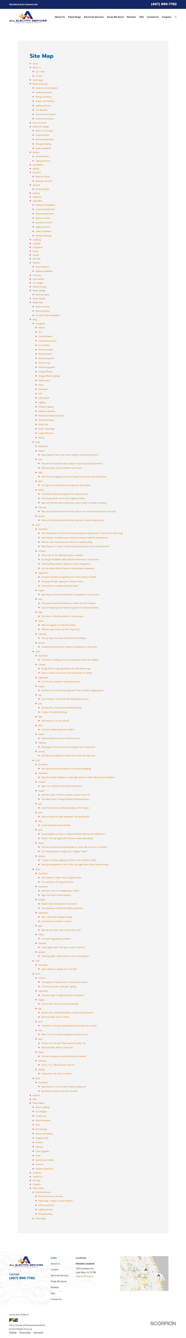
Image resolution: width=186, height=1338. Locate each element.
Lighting (41, 402)
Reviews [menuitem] (131, 16)
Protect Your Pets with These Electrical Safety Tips (63, 1043)
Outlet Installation (43, 148)
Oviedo (36, 255)
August (41, 450)
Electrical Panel (45, 354)
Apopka (36, 152)
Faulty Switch (44, 380)
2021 (38, 961)
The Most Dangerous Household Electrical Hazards (63, 1056)
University (37, 275)
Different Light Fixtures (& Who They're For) (60, 629)
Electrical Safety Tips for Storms (55, 1017)
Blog (35, 319)
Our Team (40, 71)
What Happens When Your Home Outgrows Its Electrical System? (70, 455)
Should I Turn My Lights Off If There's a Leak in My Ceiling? (67, 838)
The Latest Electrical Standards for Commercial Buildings (66, 768)
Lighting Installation (44, 271)
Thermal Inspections (45, 1168)
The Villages (38, 283)
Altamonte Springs (41, 126)
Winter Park (38, 302)
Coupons (37, 1184)
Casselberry (38, 164)
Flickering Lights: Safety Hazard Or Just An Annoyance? (65, 956)
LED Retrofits (41, 110)
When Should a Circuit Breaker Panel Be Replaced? (63, 1086)
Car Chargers (41, 1111)
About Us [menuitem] (60, 16)
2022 (38, 869)
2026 (38, 442)
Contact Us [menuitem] (153, 16)
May (40, 472)
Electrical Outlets (45, 349)
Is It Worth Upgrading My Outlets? (56, 938)
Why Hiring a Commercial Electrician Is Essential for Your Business (70, 594)
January (41, 516)
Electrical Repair (42, 294)
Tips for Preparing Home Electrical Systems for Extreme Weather (69, 607)
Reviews (36, 1095)
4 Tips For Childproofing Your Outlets (57, 729)
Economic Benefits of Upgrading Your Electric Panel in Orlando (68, 577)
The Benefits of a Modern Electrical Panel (59, 586)
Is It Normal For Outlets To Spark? (56, 921)
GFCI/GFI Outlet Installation (48, 315)
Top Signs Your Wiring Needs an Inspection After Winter (65, 485)
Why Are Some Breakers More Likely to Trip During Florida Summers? (72, 463)
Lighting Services (43, 105)
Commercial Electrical (45, 209)
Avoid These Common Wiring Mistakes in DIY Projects (65, 808)
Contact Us (37, 1176)
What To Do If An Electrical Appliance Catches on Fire (64, 1034)
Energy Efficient (45, 371)
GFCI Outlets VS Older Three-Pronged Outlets (61, 877)
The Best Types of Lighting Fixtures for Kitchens (62, 995)
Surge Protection (45, 433)
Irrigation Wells (42, 1138)
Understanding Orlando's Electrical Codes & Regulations (65, 564)
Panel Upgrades (42, 1151)
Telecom (39, 1164)
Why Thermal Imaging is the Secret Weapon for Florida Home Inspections (73, 476)
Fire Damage (41, 1129)
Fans (38, 1124)
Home (35, 63)
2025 (38, 525)
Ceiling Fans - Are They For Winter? (56, 1073)
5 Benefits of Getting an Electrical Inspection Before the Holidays (69, 659)
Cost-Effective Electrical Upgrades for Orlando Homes (65, 494)
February (42, 507)
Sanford (36, 262)
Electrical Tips (44, 363)
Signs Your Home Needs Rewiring (56, 895)
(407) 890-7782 (164, 4)
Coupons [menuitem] (166, 16)
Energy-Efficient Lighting (49, 376)
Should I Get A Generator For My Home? (59, 904)
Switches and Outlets (45, 1160)
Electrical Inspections (45, 139)
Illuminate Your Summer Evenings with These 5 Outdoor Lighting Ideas (72, 690)
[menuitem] (12, 1332)
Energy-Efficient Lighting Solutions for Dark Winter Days (65, 668)
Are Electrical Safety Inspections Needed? (59, 1091)
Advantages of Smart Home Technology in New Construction (68, 747)
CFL (40, 332)
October (42, 551)
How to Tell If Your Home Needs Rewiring (59, 1004)
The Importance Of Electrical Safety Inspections (62, 908)
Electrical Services (40, 84)
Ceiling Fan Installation (45, 205)
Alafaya (36, 168)
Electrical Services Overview (50, 1196)
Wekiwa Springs (39, 286)
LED (40, 393)
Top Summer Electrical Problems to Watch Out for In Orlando (68, 603)
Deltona (36, 193)
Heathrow (37, 197)
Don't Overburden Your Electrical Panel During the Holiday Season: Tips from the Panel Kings (82, 533)
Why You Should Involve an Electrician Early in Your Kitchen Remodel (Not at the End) (78, 511)
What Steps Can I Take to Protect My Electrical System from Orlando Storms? (75, 546)
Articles (41, 327)
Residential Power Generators (51, 415)
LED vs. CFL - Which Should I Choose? (58, 1065)
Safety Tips (43, 424)
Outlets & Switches (46, 411)
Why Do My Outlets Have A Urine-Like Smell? (61, 930)
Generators (43, 389)
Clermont (37, 172)
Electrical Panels (43, 176)
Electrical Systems (46, 358)
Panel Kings (38, 80)
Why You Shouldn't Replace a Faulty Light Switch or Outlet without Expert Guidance (77, 777)
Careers (39, 76)
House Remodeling (44, 1133)
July (39, 695)
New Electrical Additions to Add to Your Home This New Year (68, 755)
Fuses (41, 384)
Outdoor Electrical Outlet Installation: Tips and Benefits (65, 816)
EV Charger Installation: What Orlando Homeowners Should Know (70, 559)
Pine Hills (37, 259)
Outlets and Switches (45, 101)
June (40, 459)
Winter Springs (39, 290)
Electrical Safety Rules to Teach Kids (57, 1047)
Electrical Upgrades (46, 367)
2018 (38, 1078)
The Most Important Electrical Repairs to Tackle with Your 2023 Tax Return (74, 847)
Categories (40, 323)
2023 (38, 760)
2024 (38, 651)
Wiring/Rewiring (45, 1214)
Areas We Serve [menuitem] (115, 16)
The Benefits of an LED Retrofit (55, 720)
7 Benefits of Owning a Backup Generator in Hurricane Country (69, 1025)
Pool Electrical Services (46, 114)
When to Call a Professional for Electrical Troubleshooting (66, 542)
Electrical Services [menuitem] (94, 16)
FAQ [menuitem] (141, 16)
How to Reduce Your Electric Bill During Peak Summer (65, 699)
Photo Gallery (39, 1103)
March (41, 490)
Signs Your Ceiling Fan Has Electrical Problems (61, 786)
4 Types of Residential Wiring (54, 712)
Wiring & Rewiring (43, 96)
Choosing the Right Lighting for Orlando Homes (62, 581)
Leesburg (37, 239)
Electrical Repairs (43, 1120)
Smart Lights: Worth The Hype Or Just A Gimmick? (63, 947)
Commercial (41, 1116)
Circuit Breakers (42, 135)
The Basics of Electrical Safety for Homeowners (62, 616)
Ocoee (36, 251)
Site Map (36, 1180)
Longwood (37, 247)
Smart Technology (46, 428)
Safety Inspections (44, 92)
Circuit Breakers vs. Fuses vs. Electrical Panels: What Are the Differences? (73, 834)
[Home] (28, 17)
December (43, 655)
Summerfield (38, 279)
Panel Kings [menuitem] (74, 16)
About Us (37, 67)
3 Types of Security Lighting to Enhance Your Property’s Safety (68, 860)
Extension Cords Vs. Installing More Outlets (60, 890)
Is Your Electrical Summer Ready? (56, 825)
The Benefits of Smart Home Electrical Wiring (61, 707)
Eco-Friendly (43, 345)
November (43, 529)
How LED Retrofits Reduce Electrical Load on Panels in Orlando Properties (74, 503)
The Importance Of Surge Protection (57, 882)
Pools (38, 1155)
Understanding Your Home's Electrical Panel (60, 738)
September (43, 446)
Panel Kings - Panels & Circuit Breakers (55, 1200)
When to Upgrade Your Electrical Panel (58, 625)
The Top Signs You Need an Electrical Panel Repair (63, 638)
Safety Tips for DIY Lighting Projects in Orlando (62, 555)
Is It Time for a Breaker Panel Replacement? (60, 681)
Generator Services (44, 181)
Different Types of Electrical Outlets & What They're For (65, 794)
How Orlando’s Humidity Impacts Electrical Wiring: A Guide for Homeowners (74, 537)
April (40, 481)
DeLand (36, 185)
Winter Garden (39, 298)
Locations (37, 1173)
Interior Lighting (42, 1107)
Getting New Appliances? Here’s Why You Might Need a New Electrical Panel (74, 864)
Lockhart (36, 243)
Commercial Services (45, 118)
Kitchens (39, 1142)
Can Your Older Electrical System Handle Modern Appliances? (68, 568)
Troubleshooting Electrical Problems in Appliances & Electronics (69, 647)
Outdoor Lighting (45, 406)
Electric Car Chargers (45, 130)
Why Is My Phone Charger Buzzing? (56, 917)
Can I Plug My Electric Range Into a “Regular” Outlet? (64, 851)
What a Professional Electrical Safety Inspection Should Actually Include (72, 520)
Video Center (38, 1188)
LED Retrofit (43, 398)
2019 (38, 974)
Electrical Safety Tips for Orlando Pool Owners (61, 468)
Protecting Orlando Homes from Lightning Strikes (63, 498)
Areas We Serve (40, 122)
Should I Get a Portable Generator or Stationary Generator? (67, 1012)
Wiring (41, 437)
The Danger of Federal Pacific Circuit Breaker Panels (64, 982)
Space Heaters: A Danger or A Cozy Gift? (59, 969)
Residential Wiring (46, 420)
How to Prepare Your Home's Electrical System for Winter (66, 673)
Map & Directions (84, 1276)
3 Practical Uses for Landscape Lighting (58, 986)
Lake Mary (37, 201)
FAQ (34, 1099)
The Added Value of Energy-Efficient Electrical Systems (65, 799)
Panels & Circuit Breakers (47, 88)
